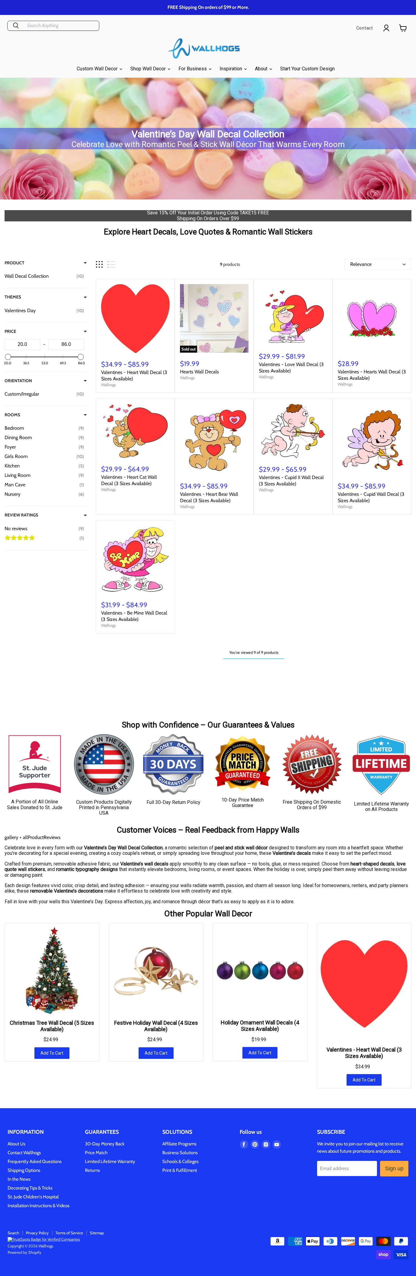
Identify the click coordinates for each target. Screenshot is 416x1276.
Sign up (394, 1168)
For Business (193, 69)
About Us (16, 1144)
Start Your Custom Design (307, 69)
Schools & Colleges (180, 1161)
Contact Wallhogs (24, 1152)
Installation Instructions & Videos (38, 1205)
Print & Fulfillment (179, 1170)
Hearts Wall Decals (199, 372)
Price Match (96, 1152)
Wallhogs (108, 384)
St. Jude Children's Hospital (33, 1197)
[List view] (111, 264)
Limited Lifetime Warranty (110, 1161)
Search (13, 1232)
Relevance (361, 264)
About (262, 69)
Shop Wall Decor (148, 69)
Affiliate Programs (179, 1144)
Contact (364, 28)
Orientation (18, 380)
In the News (19, 1179)
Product (14, 262)
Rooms (12, 414)
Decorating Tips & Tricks (30, 1188)
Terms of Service (69, 1232)
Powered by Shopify (24, 1252)
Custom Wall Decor (98, 69)
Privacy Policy (37, 1232)
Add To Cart (52, 1053)
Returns (92, 1170)
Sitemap (97, 1232)
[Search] (16, 25)
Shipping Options (24, 1170)
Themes (13, 296)
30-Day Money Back (105, 1144)
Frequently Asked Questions (35, 1161)
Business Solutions (180, 1152)
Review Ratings (21, 515)
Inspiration (231, 69)
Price (10, 331)
